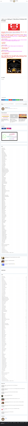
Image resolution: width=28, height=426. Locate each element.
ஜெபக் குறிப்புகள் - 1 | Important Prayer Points (9, 260)
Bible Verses (3, 151)
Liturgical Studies (14, 309)
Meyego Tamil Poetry (14, 334)
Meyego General (3, 187)
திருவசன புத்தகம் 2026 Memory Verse (8, 395)
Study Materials (14, 357)
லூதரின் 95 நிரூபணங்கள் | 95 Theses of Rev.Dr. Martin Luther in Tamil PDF (12, 257)
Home (8, 422)
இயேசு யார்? (3, 243)
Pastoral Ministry (14, 345)
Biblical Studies (3, 152)
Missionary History (4, 210)
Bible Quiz (3, 150)
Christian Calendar (4, 153)
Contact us (26, 422)
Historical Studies (4, 174)
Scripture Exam (3, 222)
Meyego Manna (14, 322)
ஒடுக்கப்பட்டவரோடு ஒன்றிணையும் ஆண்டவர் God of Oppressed (11, 385)
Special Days (14, 356)
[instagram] (9, 128)
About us (11, 422)
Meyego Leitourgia (14, 320)
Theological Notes (4, 233)
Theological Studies (4, 235)
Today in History (14, 368)
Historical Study (3, 175)
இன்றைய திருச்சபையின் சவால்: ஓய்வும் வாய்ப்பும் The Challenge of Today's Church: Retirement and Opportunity (15, 389)
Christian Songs (14, 286)
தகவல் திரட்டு (14, 376)
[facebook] (3, 128)
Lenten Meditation (4, 177)
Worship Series (14, 369)
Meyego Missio (3, 197)
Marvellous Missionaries (14, 310)
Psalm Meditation (4, 221)
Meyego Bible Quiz (4, 185)
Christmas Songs (3, 161)
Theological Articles (4, 231)
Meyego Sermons (14, 332)
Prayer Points (3, 219)
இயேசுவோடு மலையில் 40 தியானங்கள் (5, 244)
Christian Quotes (14, 285)
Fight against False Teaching (14, 297)
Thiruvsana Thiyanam (14, 366)
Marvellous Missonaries (14, 311)
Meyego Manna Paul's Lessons (5, 195)
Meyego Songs (14, 333)
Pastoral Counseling (14, 343)
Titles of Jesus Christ (14, 367)
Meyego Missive (3, 198)
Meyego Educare (3, 186)
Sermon (2, 223)
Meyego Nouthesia (4, 199)
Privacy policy (14, 422)
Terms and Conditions (22, 422)
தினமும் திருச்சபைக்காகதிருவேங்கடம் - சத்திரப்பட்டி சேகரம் (7, 252)
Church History (3, 162)
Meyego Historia (3, 188)
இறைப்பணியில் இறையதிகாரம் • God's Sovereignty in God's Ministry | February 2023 (22, 120)
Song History (14, 355)
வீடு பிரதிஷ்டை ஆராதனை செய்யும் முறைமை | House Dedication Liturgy (12, 408)
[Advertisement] (14, 9)
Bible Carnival (14, 276)
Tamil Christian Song (4, 230)
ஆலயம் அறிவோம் (3, 242)
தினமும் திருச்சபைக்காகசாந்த (5, 251)
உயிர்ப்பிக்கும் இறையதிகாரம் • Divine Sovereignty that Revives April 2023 (5, 120)
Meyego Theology (4, 207)
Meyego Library (14, 321)
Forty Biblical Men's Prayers (5, 172)
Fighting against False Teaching (14, 298)
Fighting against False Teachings (14, 299)
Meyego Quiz (3, 200)
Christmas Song (3, 160)
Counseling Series (4, 164)
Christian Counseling (4, 154)
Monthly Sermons (4, 212)
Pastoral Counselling (14, 344)
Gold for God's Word (4, 97)
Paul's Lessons (3, 218)
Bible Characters (3, 149)
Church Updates (3, 163)
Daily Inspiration (3, 165)
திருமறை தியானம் (14, 377)
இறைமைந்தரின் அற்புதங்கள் (4, 245)
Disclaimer (18, 422)
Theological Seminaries (4, 234)
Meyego (2, 22)
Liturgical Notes (14, 308)
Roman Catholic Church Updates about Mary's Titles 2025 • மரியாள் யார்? (12, 398)
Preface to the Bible (4, 220)
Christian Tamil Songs (14, 287)
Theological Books (4, 232)
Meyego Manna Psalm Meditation (5, 196)
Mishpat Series (3, 209)
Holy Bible (3, 176)
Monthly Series (3, 211)
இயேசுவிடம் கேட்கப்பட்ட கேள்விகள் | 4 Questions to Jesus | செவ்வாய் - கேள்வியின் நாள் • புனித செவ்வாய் (13, 120)
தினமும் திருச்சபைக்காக (4, 250)
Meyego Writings (3, 208)
